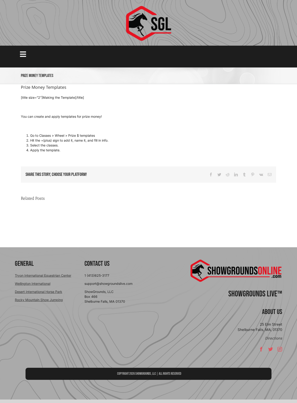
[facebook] (261, 349)
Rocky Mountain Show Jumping (39, 300)
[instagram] (280, 349)
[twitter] (270, 349)
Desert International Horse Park (38, 292)
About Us (272, 312)
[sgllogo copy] (148, 7)
